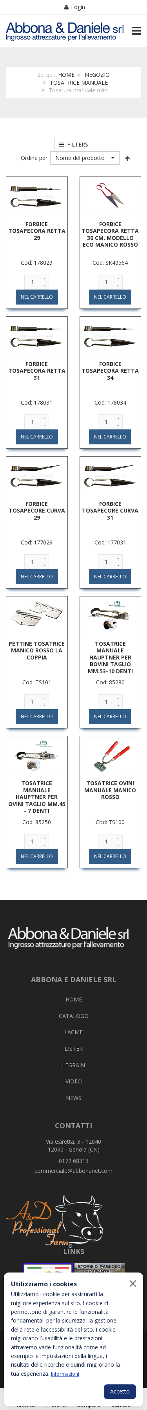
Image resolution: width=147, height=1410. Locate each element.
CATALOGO (74, 1016)
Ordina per (34, 158)
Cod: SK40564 (110, 262)
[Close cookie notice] (133, 1283)
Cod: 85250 (36, 822)
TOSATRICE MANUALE (79, 82)
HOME (66, 74)
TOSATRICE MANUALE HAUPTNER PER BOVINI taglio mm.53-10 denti (110, 657)
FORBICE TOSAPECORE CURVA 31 (110, 510)
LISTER (74, 1048)
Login (78, 7)
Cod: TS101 (36, 682)
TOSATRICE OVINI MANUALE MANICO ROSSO (110, 790)
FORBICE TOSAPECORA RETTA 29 (36, 231)
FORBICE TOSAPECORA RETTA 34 (110, 370)
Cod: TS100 (110, 822)
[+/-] (127, 158)
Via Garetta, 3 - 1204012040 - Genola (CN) (73, 1145)
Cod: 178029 (37, 262)
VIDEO (73, 1081)
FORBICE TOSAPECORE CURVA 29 (37, 510)
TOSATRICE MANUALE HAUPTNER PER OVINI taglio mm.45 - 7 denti (36, 796)
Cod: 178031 (37, 402)
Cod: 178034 (110, 402)
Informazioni (65, 1374)
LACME (73, 1032)
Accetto (120, 1391)
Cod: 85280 (110, 682)
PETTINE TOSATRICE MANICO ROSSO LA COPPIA (37, 650)
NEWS (74, 1098)
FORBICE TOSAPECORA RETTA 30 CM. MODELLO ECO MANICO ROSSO (110, 234)
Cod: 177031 (110, 542)
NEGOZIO (97, 74)
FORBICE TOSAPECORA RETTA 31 (36, 370)
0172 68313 (74, 1161)
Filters (76, 144)
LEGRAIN (73, 1065)
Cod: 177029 (37, 542)
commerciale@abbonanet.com (73, 1170)
